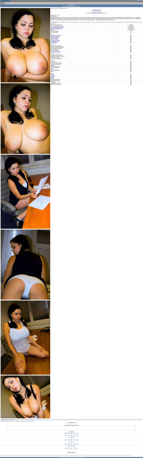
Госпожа (53, 75)
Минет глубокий (54, 37)
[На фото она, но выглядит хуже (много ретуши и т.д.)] (71, 448)
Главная (2, 3)
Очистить (73, 452)
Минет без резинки (55, 36)
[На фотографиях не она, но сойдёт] (68, 448)
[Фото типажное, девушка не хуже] (74, 448)
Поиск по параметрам (5, 1)
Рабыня (52, 77)
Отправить (69, 452)
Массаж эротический (55, 51)
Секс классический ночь (56, 28)
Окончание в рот (55, 41)
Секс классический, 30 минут (57, 27)
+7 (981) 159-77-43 (96, 10)
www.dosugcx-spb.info (139, 1)
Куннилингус (54, 42)
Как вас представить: (71, 422)
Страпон (53, 65)
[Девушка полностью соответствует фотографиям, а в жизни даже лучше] (77, 448)
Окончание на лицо (55, 40)
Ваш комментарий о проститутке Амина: (71, 425)
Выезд (52, 29)
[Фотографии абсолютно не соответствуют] (66, 448)
